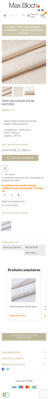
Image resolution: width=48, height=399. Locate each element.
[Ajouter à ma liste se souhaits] (5, 168)
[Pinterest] (18, 195)
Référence (6, 201)
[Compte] (28, 15)
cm (29, 150)
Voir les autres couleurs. (15, 144)
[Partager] (5, 195)
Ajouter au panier (20, 158)
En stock (6, 205)
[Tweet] (12, 195)
